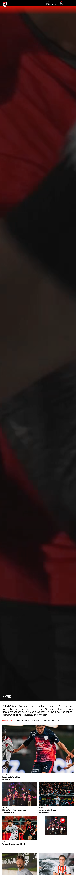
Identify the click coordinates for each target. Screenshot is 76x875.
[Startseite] (4, 3)
